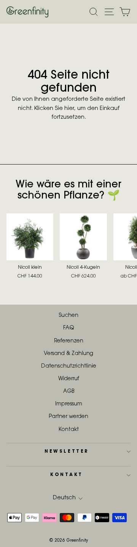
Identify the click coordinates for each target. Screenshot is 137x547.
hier (69, 108)
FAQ (68, 328)
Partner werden (68, 417)
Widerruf (68, 379)
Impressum (68, 404)
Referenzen (68, 341)
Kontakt (69, 429)
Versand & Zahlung (68, 354)
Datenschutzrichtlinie (68, 366)
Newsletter (66, 451)
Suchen (68, 315)
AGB (68, 391)
